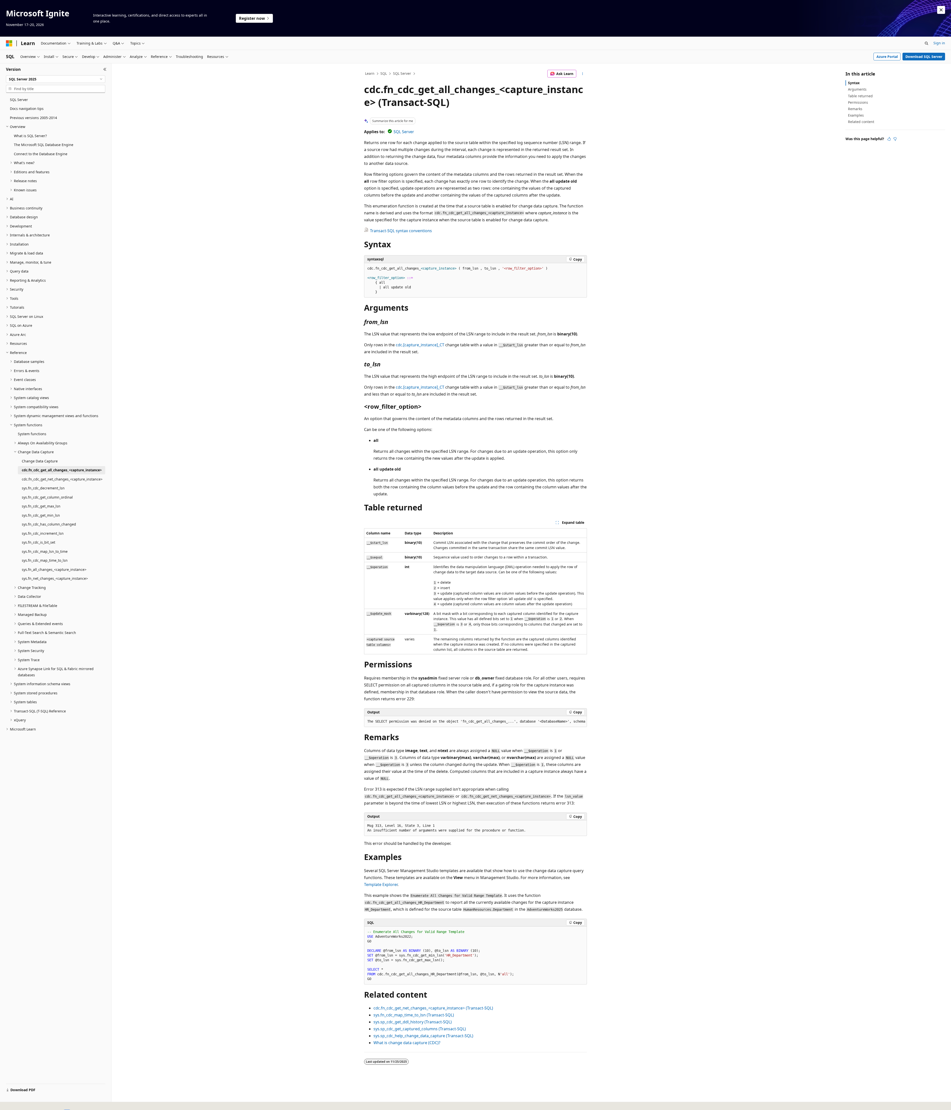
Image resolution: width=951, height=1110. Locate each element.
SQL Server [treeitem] (19, 99)
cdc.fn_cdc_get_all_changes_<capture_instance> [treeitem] (62, 470)
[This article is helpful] (889, 139)
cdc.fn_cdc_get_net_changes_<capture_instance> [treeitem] (62, 479)
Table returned (860, 96)
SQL (383, 73)
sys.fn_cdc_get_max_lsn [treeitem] (41, 506)
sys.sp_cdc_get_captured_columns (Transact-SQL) (419, 1029)
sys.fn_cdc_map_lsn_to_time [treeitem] (45, 551)
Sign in (939, 43)
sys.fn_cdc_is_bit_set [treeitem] (38, 542)
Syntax (854, 82)
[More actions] (582, 74)
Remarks (855, 108)
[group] (475, 721)
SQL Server (402, 73)
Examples (856, 115)
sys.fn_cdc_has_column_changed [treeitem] (49, 524)
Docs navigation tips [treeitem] (27, 108)
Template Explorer (380, 884)
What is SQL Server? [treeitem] (30, 135)
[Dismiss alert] (941, 10)
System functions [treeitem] (32, 433)
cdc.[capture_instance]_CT (420, 345)
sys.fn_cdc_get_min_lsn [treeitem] (41, 515)
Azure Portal (887, 56)
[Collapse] (105, 69)
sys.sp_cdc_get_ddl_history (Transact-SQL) (412, 1022)
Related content (861, 121)
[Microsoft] (9, 43)
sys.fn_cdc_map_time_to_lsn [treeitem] (45, 560)
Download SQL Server (923, 56)
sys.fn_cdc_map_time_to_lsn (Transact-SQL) (413, 1015)
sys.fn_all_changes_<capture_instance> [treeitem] (54, 569)
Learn (369, 73)
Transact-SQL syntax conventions (401, 230)
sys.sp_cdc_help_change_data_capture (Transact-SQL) (423, 1035)
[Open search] (926, 43)
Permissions (858, 102)
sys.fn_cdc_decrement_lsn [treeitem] (43, 488)
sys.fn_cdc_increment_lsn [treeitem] (43, 533)
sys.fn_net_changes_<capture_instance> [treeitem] (55, 578)
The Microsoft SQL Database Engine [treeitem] (43, 144)
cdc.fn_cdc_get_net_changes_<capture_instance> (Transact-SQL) (433, 1008)
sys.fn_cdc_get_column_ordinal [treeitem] (47, 497)
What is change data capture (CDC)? (406, 1042)
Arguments (857, 89)
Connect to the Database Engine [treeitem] (40, 153)
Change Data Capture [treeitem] (40, 461)
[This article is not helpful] (895, 139)
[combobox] (55, 79)
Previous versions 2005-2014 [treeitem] (33, 117)
